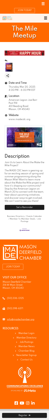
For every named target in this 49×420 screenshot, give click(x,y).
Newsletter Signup (26, 355)
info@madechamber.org (20, 319)
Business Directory (16, 216)
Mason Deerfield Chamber (17, 282)
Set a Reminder (24, 207)
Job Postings (26, 342)
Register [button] (23, 415)
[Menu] (43, 4)
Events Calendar (34, 216)
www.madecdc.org (19, 119)
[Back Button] (6, 61)
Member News (26, 346)
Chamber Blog (26, 351)
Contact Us (27, 360)
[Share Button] (7, 76)
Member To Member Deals (22, 219)
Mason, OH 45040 (13, 288)
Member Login (26, 333)
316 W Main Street (13, 285)
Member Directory (26, 338)
